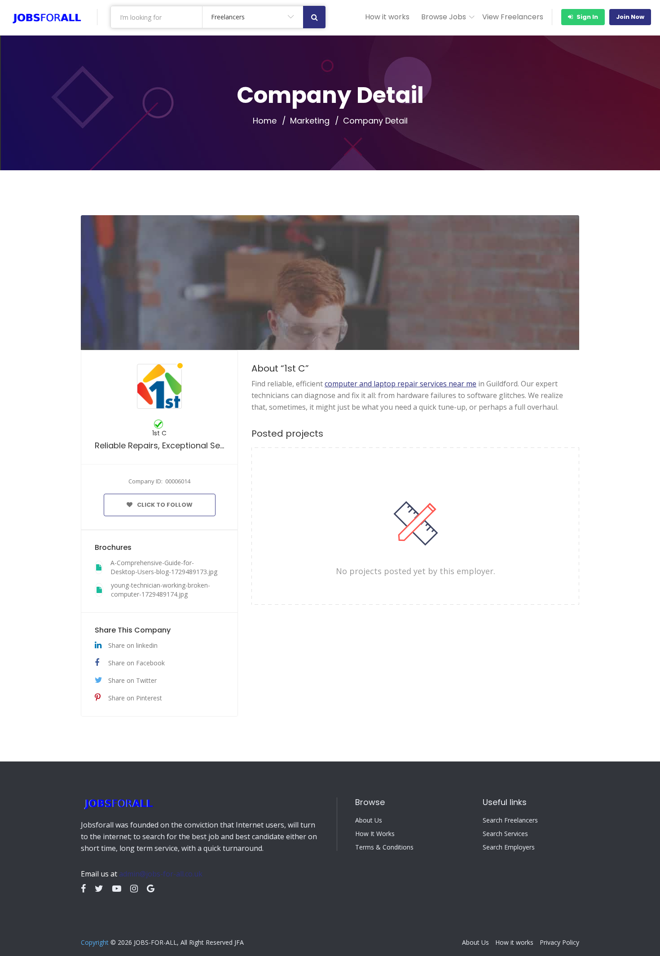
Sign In (586, 17)
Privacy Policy (559, 942)
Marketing (310, 121)
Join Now (630, 17)
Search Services (505, 833)
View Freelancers (512, 17)
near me (400, 384)
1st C (159, 433)
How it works (387, 17)
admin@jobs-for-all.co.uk (160, 874)
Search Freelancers (510, 820)
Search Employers (509, 847)
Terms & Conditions (384, 847)
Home (265, 121)
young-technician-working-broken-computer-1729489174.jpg (160, 589)
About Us (368, 820)
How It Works (375, 833)
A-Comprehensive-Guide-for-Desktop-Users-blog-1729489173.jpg (163, 567)
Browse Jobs (443, 17)
